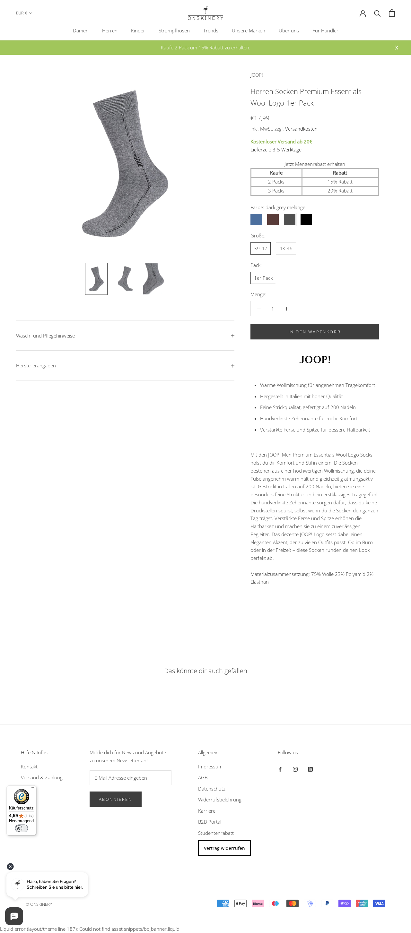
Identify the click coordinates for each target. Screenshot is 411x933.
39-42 (260, 248)
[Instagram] (295, 769)
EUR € (21, 13)
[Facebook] (280, 769)
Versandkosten (301, 128)
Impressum (210, 766)
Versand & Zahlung (42, 777)
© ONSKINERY (39, 904)
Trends (210, 30)
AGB (202, 777)
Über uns (289, 30)
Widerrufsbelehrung (219, 799)
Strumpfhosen (174, 30)
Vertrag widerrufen (224, 848)
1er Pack (263, 278)
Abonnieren (115, 799)
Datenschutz (211, 788)
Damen (81, 30)
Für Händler (325, 30)
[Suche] (377, 13)
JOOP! (256, 75)
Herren (110, 30)
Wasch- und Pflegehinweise (45, 335)
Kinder (138, 30)
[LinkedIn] (310, 769)
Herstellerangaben (36, 365)
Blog (25, 799)
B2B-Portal (209, 821)
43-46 (286, 248)
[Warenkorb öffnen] (392, 13)
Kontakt (29, 766)
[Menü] (32, 789)
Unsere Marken (248, 30)
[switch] (21, 828)
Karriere (206, 811)
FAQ (25, 788)
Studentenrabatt (216, 833)
